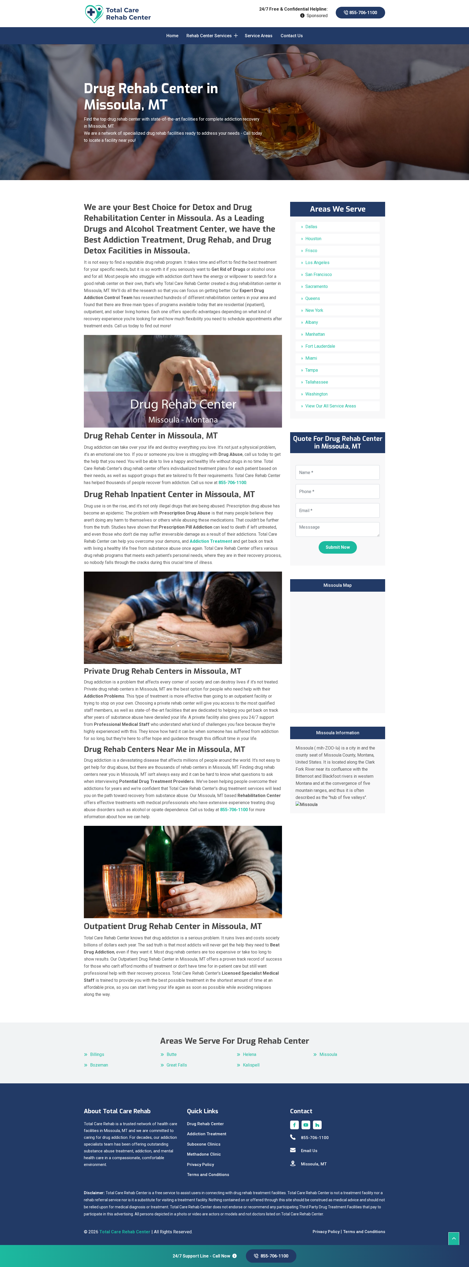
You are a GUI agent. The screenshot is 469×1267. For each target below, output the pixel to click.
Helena (249, 1054)
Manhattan (315, 334)
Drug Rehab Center (205, 1123)
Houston (313, 238)
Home (172, 35)
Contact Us (292, 35)
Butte (172, 1054)
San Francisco (318, 274)
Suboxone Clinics (203, 1144)
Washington (316, 394)
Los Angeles (317, 262)
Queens (312, 298)
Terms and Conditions (208, 1174)
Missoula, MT (314, 1164)
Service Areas (258, 35)
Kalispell (251, 1065)
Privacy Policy (200, 1164)
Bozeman (99, 1065)
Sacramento (316, 286)
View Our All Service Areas (330, 406)
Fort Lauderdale (320, 346)
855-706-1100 (362, 12)
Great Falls (177, 1065)
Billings (97, 1054)
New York (314, 310)
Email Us (309, 1150)
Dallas (311, 226)
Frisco (311, 250)
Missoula (328, 1054)
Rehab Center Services (209, 35)
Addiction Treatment (206, 1133)
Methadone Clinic (204, 1154)
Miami (311, 358)
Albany (311, 322)
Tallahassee (316, 382)
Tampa (311, 370)
